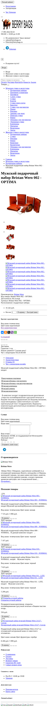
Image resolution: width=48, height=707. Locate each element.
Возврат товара (12, 661)
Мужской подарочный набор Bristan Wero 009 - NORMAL (24, 527)
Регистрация (11, 6)
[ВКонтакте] (2, 332)
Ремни (12, 118)
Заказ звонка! (18, 38)
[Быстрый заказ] (11, 518)
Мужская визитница (9, 391)
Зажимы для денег (17, 113)
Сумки (13, 99)
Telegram (12, 49)
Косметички (15, 145)
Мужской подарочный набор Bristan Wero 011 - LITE (22, 578)
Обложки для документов (20, 120)
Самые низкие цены (14, 665)
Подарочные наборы (18, 90)
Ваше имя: (5, 424)
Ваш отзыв (5, 434)
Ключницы (14, 124)
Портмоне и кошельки (19, 92)
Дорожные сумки (17, 122)
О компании (10, 654)
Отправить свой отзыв (10, 444)
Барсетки (13, 105)
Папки (12, 109)
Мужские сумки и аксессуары (17, 88)
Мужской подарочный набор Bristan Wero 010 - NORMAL (24, 553)
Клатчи (13, 101)
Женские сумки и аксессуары (17, 132)
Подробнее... (6, 481)
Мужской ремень (8, 389)
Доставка (11, 82)
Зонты (12, 130)
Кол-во (8, 312)
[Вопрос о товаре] (2, 339)
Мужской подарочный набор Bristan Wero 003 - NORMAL (24, 500)
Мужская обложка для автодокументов (16, 383)
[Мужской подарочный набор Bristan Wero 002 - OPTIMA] (24, 222)
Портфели (14, 95)
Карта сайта (10, 691)
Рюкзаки (13, 111)
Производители (12, 689)
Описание (10, 358)
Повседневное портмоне (11, 378)
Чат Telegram (11, 12)
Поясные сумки (16, 116)
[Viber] (12, 332)
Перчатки (14, 126)
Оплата (4, 82)
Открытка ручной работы (11, 600)
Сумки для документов (19, 107)
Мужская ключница (9, 386)
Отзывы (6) (10, 362)
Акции (33, 82)
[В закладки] (4, 339)
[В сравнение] (6, 339)
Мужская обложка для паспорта (14, 381)
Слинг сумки (15, 97)
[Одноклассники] (5, 332)
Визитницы (15, 128)
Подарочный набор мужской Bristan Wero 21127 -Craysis (23, 625)
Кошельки (14, 143)
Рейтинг (4, 440)
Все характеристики (9, 328)
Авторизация (11, 8)
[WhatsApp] (15, 332)
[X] (8, 332)
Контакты (19, 82)
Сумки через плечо (17, 103)
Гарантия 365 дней (13, 663)
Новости (26, 82)
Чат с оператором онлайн (16, 364)
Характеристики (12, 360)
